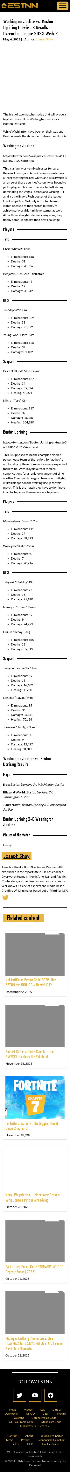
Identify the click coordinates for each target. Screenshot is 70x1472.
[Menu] (62, 6)
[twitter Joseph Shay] (5, 897)
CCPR (30, 1444)
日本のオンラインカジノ (35, 1425)
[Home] (20, 5)
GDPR (15, 1444)
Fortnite (61, 1413)
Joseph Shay (44, 39)
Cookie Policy (50, 1444)
